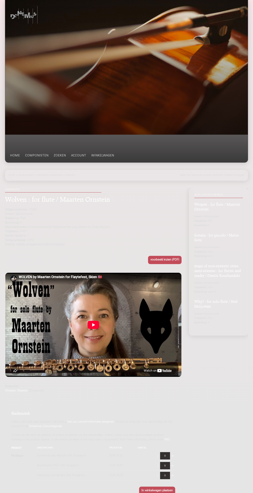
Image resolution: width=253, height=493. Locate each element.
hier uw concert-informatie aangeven (90, 421)
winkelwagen (102, 155)
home (15, 155)
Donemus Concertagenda (45, 426)
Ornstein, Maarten (16, 390)
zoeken (60, 155)
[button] (165, 260)
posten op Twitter (213, 175)
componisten (37, 155)
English (229, 175)
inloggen (240, 175)
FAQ (167, 439)
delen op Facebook (191, 175)
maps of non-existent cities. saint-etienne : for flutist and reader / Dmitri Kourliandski (217, 270)
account (78, 155)
